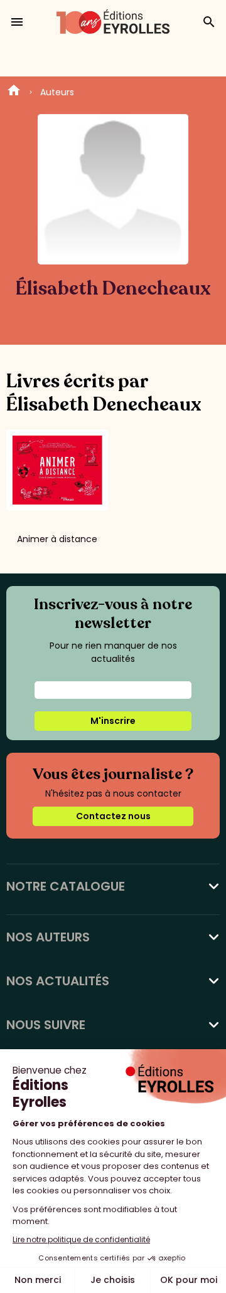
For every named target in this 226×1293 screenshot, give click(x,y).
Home (13, 92)
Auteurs (57, 92)
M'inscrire (113, 721)
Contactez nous (113, 816)
